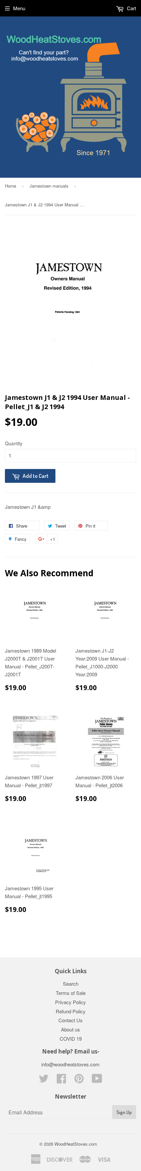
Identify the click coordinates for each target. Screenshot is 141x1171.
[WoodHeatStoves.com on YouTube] (97, 1080)
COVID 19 (71, 1038)
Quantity (13, 443)
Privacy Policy (70, 1002)
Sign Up (124, 1112)
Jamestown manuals (49, 186)
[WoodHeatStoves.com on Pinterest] (79, 1080)
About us (70, 1029)
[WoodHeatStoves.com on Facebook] (61, 1080)
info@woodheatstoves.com (70, 1064)
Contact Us (70, 1020)
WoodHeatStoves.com (75, 1144)
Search (70, 983)
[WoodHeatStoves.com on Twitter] (44, 1080)
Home (10, 186)
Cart (131, 8)
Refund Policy (71, 1011)
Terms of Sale (71, 992)
